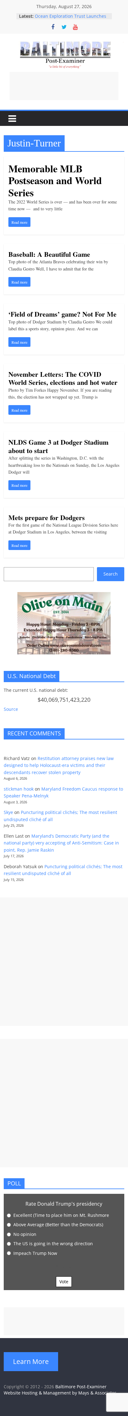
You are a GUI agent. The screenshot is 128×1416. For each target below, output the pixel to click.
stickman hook (19, 789)
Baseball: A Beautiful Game (49, 254)
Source (11, 709)
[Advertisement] (64, 86)
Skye (8, 812)
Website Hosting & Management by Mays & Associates (60, 1393)
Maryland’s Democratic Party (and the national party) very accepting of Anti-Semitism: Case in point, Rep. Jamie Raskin (61, 843)
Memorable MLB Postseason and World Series (55, 180)
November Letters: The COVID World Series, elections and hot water (62, 378)
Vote (63, 1281)
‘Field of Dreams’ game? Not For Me (62, 314)
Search (110, 574)
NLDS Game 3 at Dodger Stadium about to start (58, 446)
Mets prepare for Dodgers (46, 517)
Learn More (31, 1361)
